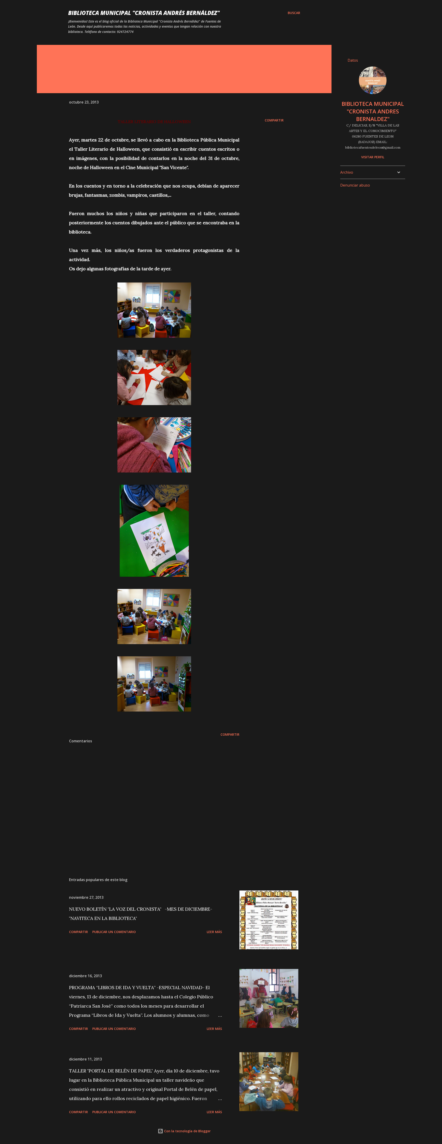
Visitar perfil (372, 157)
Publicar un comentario (114, 932)
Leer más (214, 932)
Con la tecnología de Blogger (187, 1131)
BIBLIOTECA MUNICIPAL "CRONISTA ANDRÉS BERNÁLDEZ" (144, 13)
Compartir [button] (274, 120)
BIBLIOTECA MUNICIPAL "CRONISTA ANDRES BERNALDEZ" (373, 111)
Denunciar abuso (355, 185)
